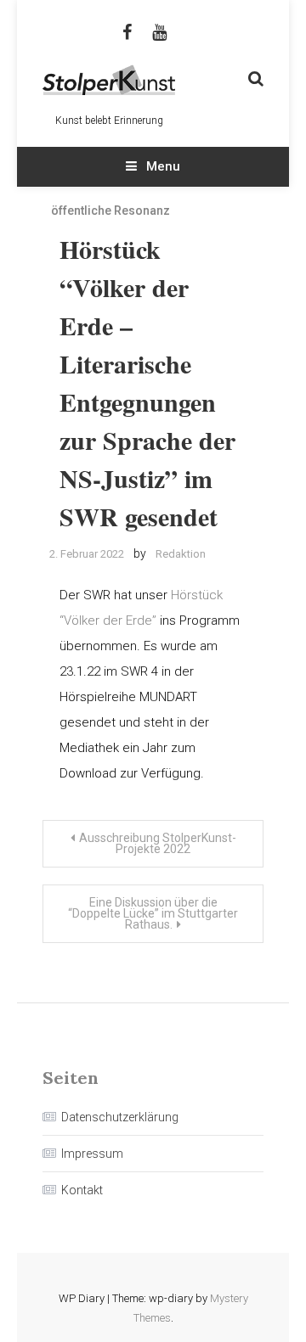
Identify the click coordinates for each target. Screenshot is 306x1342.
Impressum (92, 1153)
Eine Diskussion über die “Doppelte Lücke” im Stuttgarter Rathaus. (153, 913)
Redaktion (181, 553)
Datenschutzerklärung (119, 1117)
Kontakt (82, 1190)
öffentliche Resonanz (110, 210)
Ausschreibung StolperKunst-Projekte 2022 (157, 843)
